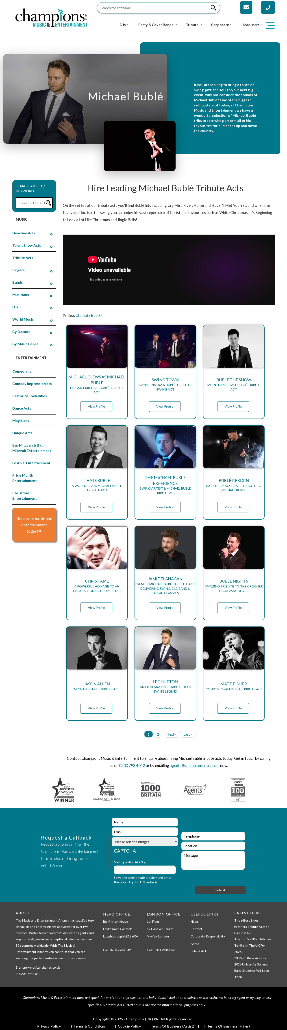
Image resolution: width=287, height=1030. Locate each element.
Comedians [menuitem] (21, 371)
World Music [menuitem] (23, 319)
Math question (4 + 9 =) (130, 862)
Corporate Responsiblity (208, 936)
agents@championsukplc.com (195, 765)
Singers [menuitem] (18, 270)
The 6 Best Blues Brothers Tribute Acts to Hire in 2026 (251, 926)
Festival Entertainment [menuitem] (31, 463)
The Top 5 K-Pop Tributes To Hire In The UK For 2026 (252, 945)
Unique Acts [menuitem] (22, 433)
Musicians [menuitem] (20, 294)
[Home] (51, 17)
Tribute (192, 24)
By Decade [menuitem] (21, 331)
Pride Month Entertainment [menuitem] (24, 478)
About (195, 944)
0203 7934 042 (120, 950)
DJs (123, 24)
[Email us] (246, 7)
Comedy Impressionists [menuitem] (32, 383)
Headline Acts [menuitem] (23, 233)
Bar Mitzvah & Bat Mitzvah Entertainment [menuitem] (31, 448)
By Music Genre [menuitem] (25, 344)
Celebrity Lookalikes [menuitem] (29, 396)
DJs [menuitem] (15, 307)
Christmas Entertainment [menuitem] (24, 495)
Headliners (250, 24)
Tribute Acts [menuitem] (22, 257)
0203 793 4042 (132, 765)
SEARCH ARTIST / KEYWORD (30, 188)
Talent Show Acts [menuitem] (26, 245)
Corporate (220, 24)
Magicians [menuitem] (20, 420)
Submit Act (198, 951)
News (195, 921)
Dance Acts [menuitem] (21, 408)
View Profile (96, 406)
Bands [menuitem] (17, 282)
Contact (196, 929)
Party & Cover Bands (155, 24)
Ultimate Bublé (88, 315)
